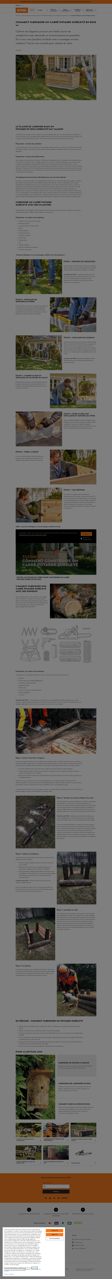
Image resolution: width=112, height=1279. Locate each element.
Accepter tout (54, 1230)
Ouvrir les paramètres (54, 1238)
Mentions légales (9, 1274)
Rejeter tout (54, 1234)
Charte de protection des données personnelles (20, 1268)
